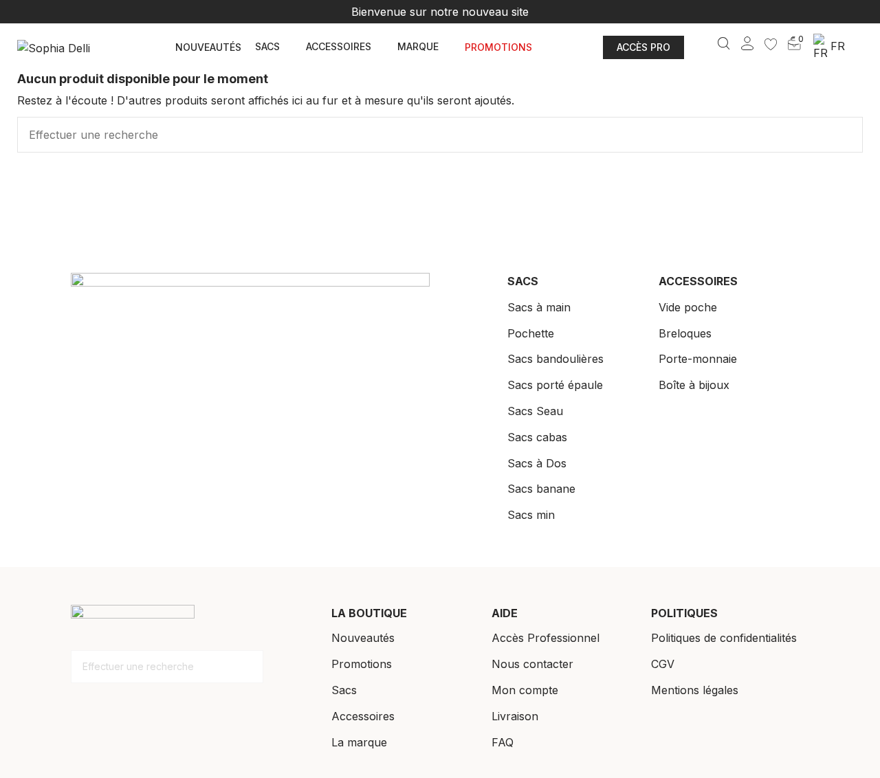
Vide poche (688, 307)
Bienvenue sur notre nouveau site (440, 12)
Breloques (685, 333)
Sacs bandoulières (555, 359)
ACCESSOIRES (698, 281)
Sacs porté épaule (555, 385)
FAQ (503, 742)
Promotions (361, 664)
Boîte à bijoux (694, 385)
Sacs (344, 690)
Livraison (515, 716)
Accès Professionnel (546, 638)
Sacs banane (541, 489)
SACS (522, 281)
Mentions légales (694, 690)
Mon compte (525, 690)
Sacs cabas (537, 437)
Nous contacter (532, 664)
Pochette (530, 333)
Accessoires (363, 716)
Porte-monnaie (698, 359)
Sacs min (531, 515)
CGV (662, 664)
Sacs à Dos (536, 463)
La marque (359, 742)
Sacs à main (539, 307)
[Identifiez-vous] (747, 42)
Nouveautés (363, 638)
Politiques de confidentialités (724, 638)
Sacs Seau (535, 411)
